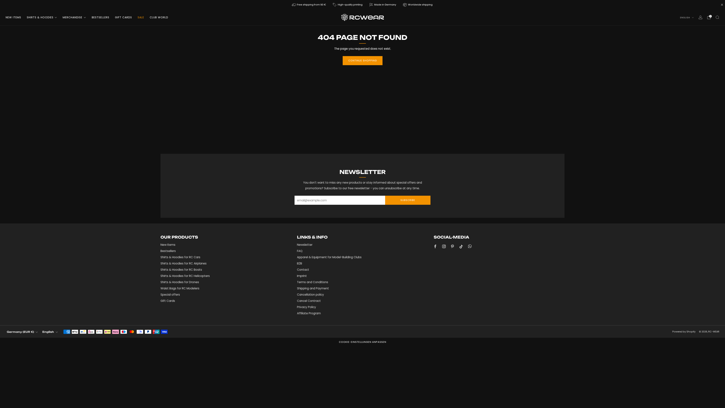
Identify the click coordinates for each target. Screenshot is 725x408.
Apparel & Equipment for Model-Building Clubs (329, 257)
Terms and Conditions (312, 282)
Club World (159, 17)
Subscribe (407, 200)
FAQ (299, 251)
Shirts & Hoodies (40, 17)
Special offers (170, 295)
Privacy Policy (306, 307)
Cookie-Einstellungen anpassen (362, 342)
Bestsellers (100, 17)
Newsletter (304, 245)
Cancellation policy (310, 295)
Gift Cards (123, 17)
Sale (141, 17)
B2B (299, 263)
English (685, 17)
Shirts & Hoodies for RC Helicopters (185, 276)
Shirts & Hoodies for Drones (179, 282)
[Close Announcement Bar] (722, 4)
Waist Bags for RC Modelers (179, 288)
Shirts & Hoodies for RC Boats (181, 270)
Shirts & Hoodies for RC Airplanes (183, 263)
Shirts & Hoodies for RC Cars (180, 257)
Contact (303, 270)
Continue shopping (362, 60)
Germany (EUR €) (20, 331)
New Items (13, 17)
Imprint (302, 276)
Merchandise (72, 17)
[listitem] (309, 4)
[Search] (717, 17)
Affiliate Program (309, 313)
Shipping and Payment (313, 288)
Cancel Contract (309, 301)
